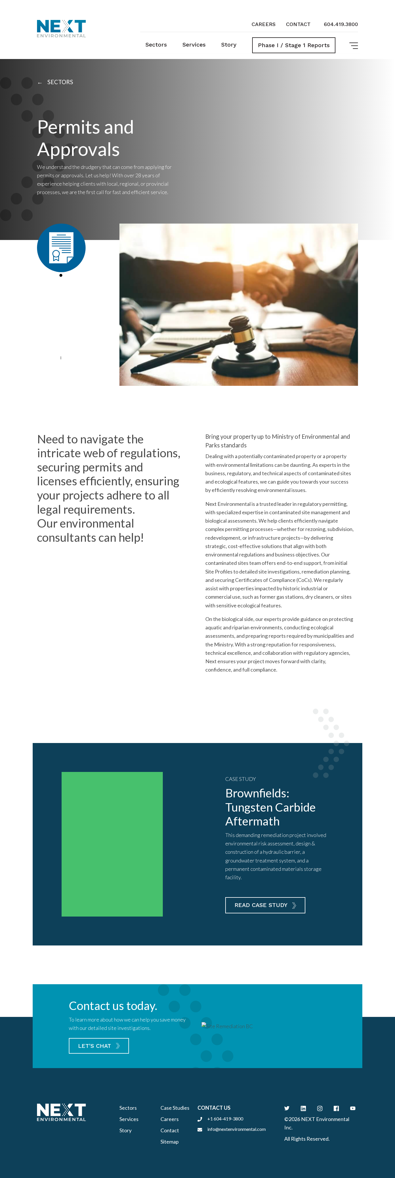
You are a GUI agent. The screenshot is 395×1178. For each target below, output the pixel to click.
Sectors (156, 44)
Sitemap (169, 1141)
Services (194, 44)
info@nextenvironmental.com (236, 1129)
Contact (298, 24)
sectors (59, 81)
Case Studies (174, 1108)
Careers (264, 24)
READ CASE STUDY (261, 905)
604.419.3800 (341, 24)
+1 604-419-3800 (225, 1118)
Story (229, 44)
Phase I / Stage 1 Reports (294, 45)
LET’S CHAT (94, 1045)
